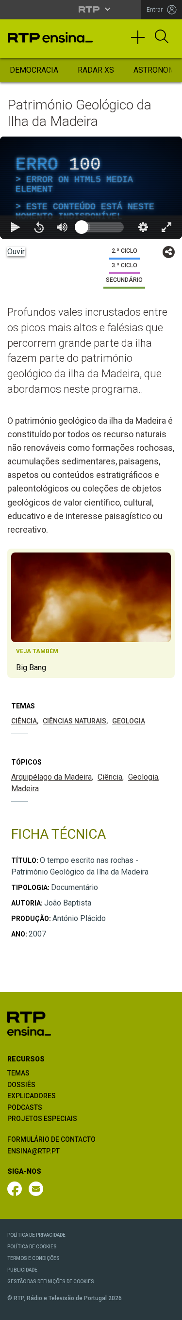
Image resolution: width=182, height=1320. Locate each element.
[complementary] (91, 660)
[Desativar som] (62, 1308)
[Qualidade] (143, 1308)
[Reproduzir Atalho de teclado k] (15, 1308)
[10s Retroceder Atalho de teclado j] (38, 1308)
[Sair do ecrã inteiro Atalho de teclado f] (166, 1308)
